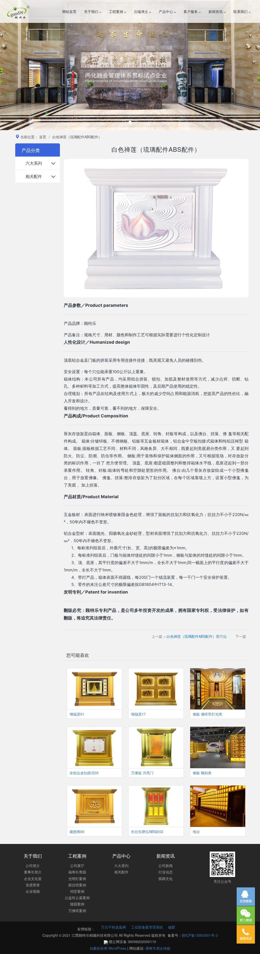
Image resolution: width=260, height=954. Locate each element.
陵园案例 (77, 903)
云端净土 (141, 11)
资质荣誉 (33, 884)
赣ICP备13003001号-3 (200, 935)
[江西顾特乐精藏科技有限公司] (18, 11)
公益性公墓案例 (77, 897)
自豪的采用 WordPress (108, 948)
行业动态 (165, 871)
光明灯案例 (77, 878)
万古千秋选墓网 (113, 927)
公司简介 (33, 865)
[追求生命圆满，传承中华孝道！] (130, 65)
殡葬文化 (165, 878)
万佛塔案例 (77, 910)
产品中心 (166, 11)
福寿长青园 (77, 871)
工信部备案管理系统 (147, 927)
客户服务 (191, 11)
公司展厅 (77, 865)
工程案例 (116, 11)
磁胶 (171, 927)
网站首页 (69, 11)
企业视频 (33, 891)
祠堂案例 (77, 891)
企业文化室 (33, 878)
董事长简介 (33, 871)
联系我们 (241, 11)
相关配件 (34, 176)
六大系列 (34, 163)
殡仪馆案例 (77, 884)
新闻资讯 (216, 11)
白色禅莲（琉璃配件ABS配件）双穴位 (197, 636)
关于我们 (91, 11)
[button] (19, 65)
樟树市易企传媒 (157, 948)
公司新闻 (165, 865)
